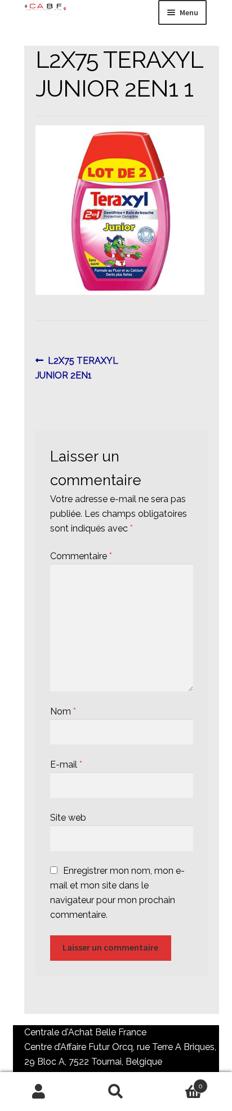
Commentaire (81, 556)
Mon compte (38, 1092)
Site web (68, 817)
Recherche (115, 1092)
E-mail (66, 764)
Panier (179, 1082)
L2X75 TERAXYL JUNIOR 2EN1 (77, 368)
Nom (63, 711)
